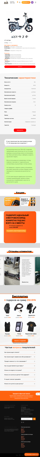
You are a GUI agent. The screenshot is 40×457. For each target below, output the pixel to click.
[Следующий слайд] (34, 23)
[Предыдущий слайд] (6, 23)
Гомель (22, 432)
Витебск (23, 430)
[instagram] (21, 422)
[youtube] (23, 422)
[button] (20, 130)
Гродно (22, 428)
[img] (19, 2)
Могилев (23, 431)
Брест (22, 429)
